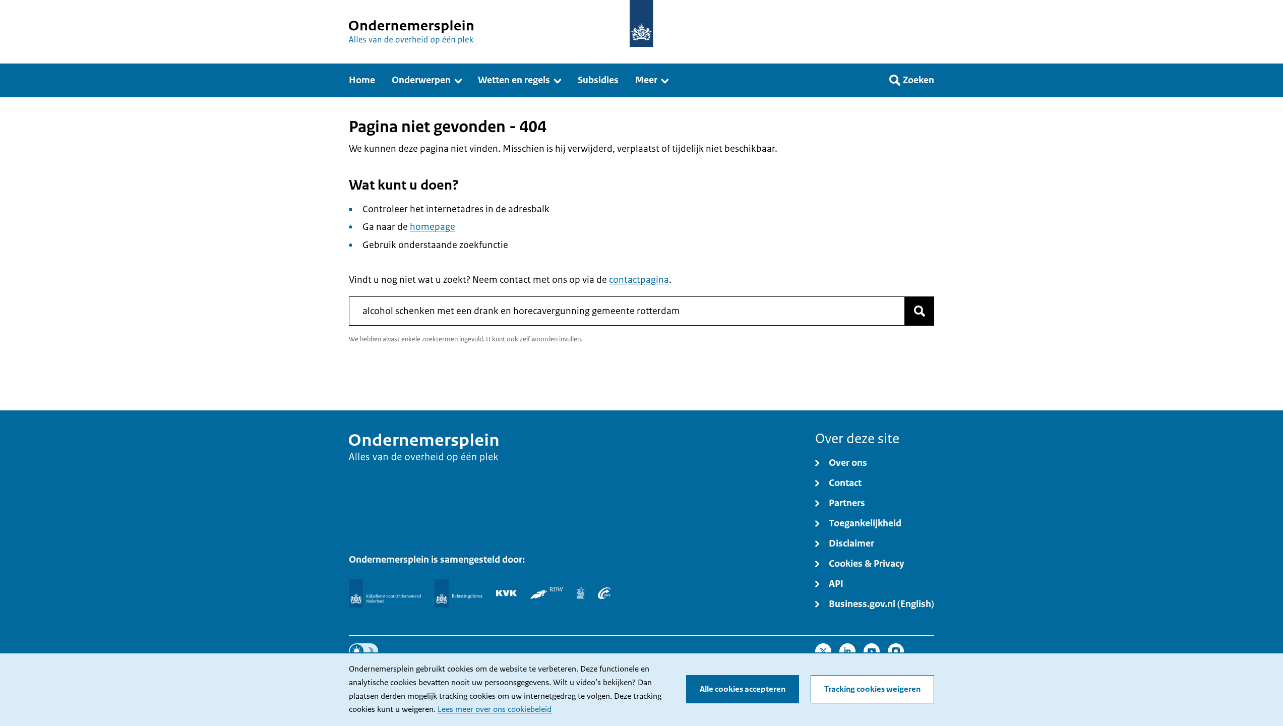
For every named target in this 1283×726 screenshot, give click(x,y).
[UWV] (604, 592)
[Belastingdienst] (458, 593)
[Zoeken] (919, 311)
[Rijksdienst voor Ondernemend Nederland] (384, 593)
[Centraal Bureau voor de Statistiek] (580, 592)
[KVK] (506, 592)
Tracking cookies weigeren (872, 689)
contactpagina (639, 280)
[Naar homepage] (641, 23)
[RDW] (546, 592)
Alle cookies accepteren (742, 689)
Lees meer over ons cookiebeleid (495, 709)
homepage (432, 227)
